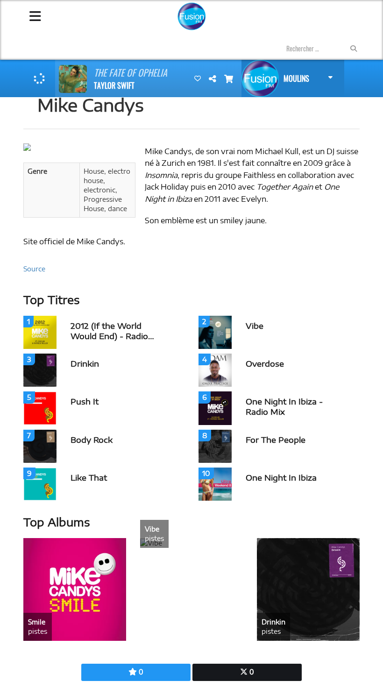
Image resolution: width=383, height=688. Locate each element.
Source (34, 269)
